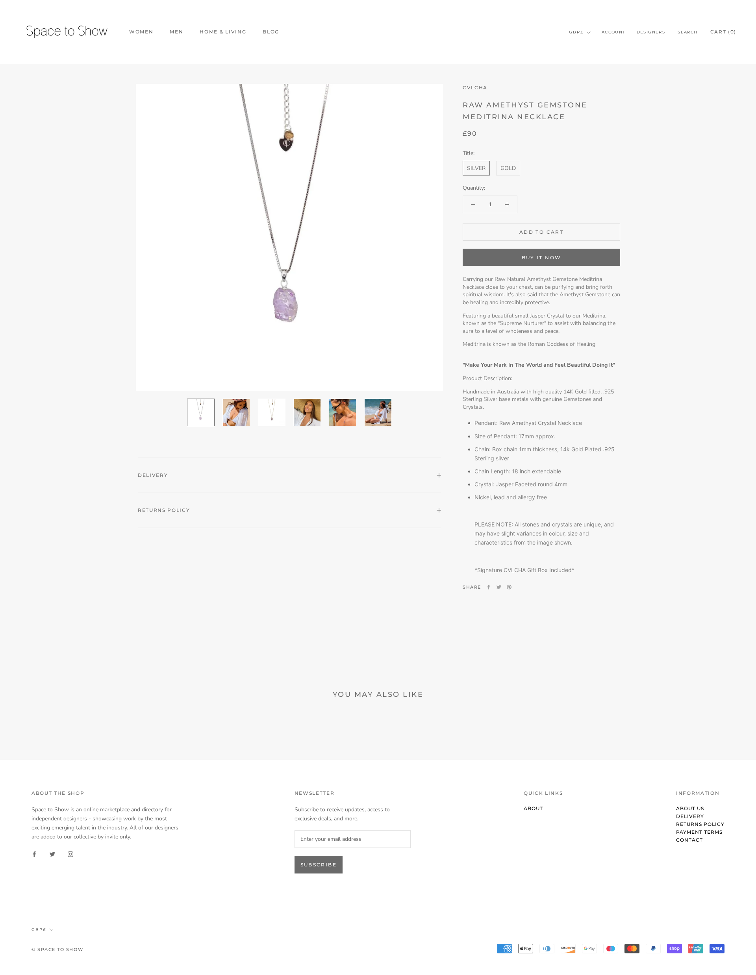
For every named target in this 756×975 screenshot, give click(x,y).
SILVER (476, 168)
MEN (176, 32)
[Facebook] (488, 587)
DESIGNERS (651, 32)
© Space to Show (57, 949)
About (533, 808)
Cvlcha (475, 87)
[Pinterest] (509, 587)
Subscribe (318, 865)
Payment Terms (699, 832)
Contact (689, 840)
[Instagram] (70, 853)
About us (690, 808)
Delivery (153, 475)
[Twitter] (499, 587)
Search (687, 32)
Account (614, 32)
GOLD (508, 168)
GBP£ (576, 32)
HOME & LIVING (223, 32)
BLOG (271, 32)
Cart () (723, 32)
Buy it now (541, 257)
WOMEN (141, 32)
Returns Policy (164, 510)
